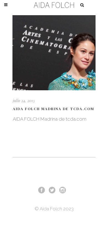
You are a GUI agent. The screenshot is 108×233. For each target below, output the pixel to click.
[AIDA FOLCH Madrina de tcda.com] (54, 52)
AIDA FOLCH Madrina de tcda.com (53, 108)
